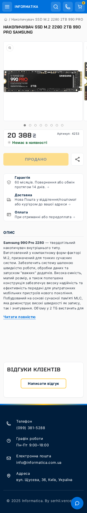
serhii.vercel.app (65, 500)
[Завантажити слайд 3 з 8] (35, 125)
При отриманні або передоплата (45, 217)
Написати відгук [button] (43, 383)
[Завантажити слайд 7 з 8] (57, 125)
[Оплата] (9, 214)
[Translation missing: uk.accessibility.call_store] (68, 7)
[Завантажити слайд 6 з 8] (51, 125)
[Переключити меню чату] (77, 503)
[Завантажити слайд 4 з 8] (41, 125)
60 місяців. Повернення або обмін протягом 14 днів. (45, 184)
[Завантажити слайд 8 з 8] (62, 125)
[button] (7, 7)
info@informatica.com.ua (39, 462)
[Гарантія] (9, 182)
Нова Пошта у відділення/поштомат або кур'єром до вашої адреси (46, 201)
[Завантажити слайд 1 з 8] (24, 125)
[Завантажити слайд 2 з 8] (30, 125)
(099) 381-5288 (30, 428)
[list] (43, 81)
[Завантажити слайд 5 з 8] (46, 125)
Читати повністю (19, 317)
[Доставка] (9, 199)
